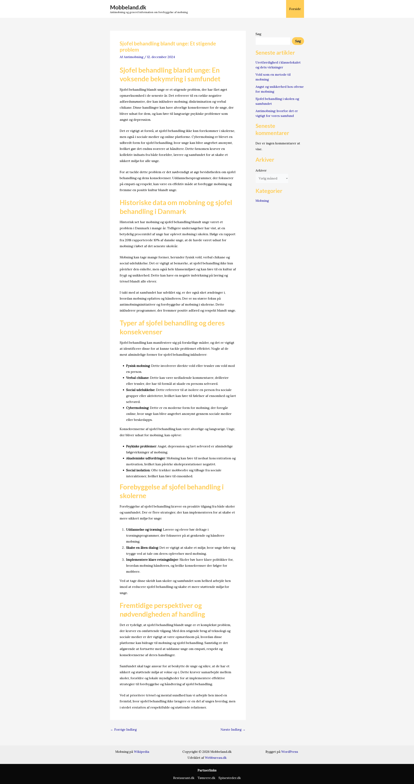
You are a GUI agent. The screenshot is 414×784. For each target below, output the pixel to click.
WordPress (289, 752)
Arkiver (261, 170)
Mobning (262, 201)
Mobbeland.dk (128, 7)
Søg (258, 34)
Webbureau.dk (216, 758)
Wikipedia (141, 752)
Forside (295, 9)
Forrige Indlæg (123, 729)
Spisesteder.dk (229, 778)
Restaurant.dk (183, 778)
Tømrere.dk (206, 778)
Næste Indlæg (233, 729)
